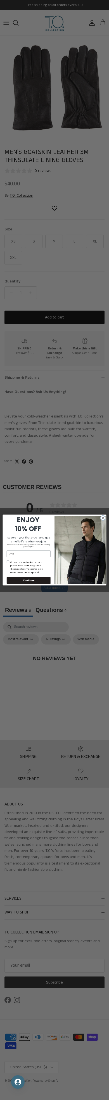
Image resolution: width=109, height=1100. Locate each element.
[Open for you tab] (18, 1082)
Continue (28, 580)
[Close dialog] (103, 518)
